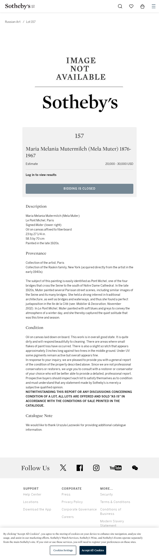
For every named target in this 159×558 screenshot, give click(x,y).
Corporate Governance (79, 509)
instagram (96, 468)
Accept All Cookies (93, 550)
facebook (80, 468)
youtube (116, 467)
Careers (68, 517)
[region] (79, 543)
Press (66, 494)
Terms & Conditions (115, 502)
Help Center (32, 494)
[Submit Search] (120, 6)
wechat (135, 468)
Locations (31, 502)
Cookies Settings (63, 550)
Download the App (37, 509)
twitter (63, 468)
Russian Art (12, 22)
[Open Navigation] (154, 6)
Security (106, 494)
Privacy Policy (72, 502)
